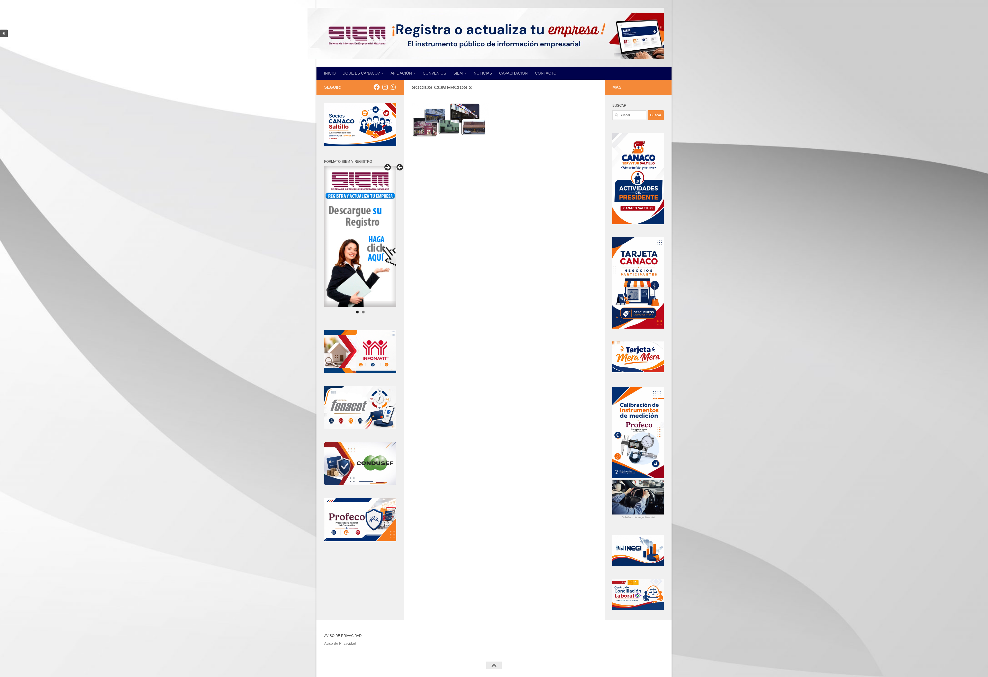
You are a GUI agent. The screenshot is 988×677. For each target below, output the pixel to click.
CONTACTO (546, 73)
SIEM (458, 73)
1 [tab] (357, 312)
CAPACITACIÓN (513, 73)
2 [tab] (363, 312)
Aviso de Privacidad (340, 643)
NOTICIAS (483, 73)
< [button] (400, 167)
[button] (494, 33)
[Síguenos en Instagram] (385, 87)
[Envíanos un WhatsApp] (393, 87)
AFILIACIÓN (401, 73)
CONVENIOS (434, 73)
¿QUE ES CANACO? (361, 73)
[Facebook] (377, 87)
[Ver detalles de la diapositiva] (360, 236)
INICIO (330, 73)
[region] (494, 33)
